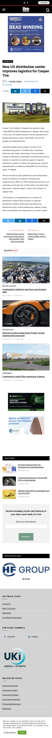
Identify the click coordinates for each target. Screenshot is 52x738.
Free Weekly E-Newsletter (12, 617)
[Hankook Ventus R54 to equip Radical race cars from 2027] (9, 494)
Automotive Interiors (10, 686)
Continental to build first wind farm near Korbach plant (24, 291)
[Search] (48, 9)
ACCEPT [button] (22, 732)
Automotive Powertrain (11, 699)
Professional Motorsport (11, 704)
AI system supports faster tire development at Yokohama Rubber (31, 466)
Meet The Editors (8, 608)
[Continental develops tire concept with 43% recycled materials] (9, 481)
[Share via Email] (45, 91)
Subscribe (44, 3)
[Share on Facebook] (35, 91)
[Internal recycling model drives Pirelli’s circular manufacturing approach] (26, 313)
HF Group (26, 579)
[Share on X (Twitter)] (25, 91)
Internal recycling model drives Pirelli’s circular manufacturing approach (23, 334)
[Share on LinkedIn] (15, 91)
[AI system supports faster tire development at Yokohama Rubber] (9, 468)
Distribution (7, 61)
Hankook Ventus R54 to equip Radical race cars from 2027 (34, 492)
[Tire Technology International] (26, 10)
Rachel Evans (16, 81)
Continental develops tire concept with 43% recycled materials (32, 479)
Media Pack (6, 613)
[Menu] (4, 9)
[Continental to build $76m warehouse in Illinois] (26, 357)
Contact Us (6, 604)
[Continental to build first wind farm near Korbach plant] (26, 270)
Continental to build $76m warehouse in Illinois (23, 376)
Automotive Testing (10, 690)
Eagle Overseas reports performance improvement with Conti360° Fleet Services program (14, 238)
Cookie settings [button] (10, 732)
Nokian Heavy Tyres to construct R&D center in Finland (37, 236)
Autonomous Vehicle (10, 695)
